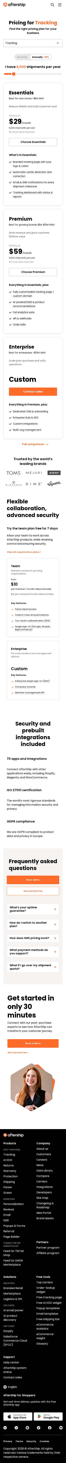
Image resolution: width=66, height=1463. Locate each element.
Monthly (22, 57)
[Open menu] (60, 5)
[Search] (52, 4)
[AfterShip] (15, 5)
